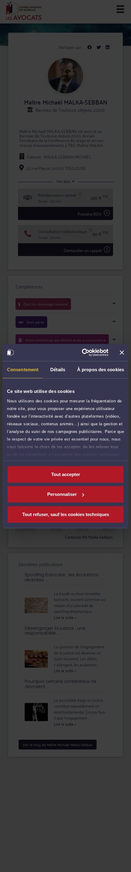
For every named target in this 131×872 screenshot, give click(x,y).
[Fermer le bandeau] (122, 352)
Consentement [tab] (22, 369)
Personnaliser (62, 494)
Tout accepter (65, 474)
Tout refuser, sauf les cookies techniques (65, 514)
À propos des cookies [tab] (100, 369)
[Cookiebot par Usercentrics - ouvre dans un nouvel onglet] (82, 353)
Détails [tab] (57, 369)
